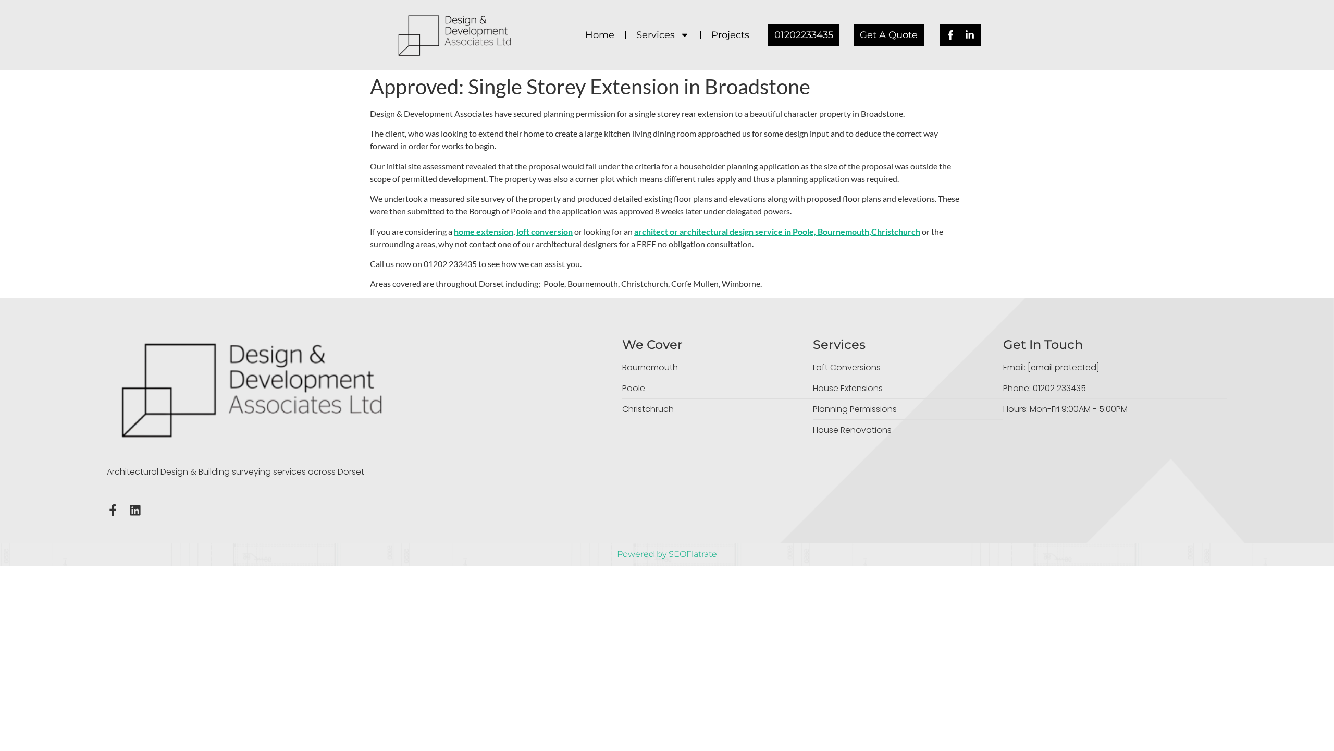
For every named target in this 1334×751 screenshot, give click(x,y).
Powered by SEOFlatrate (667, 554)
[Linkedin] (135, 510)
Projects (730, 35)
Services (655, 35)
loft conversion (544, 231)
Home (599, 35)
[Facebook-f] (113, 510)
